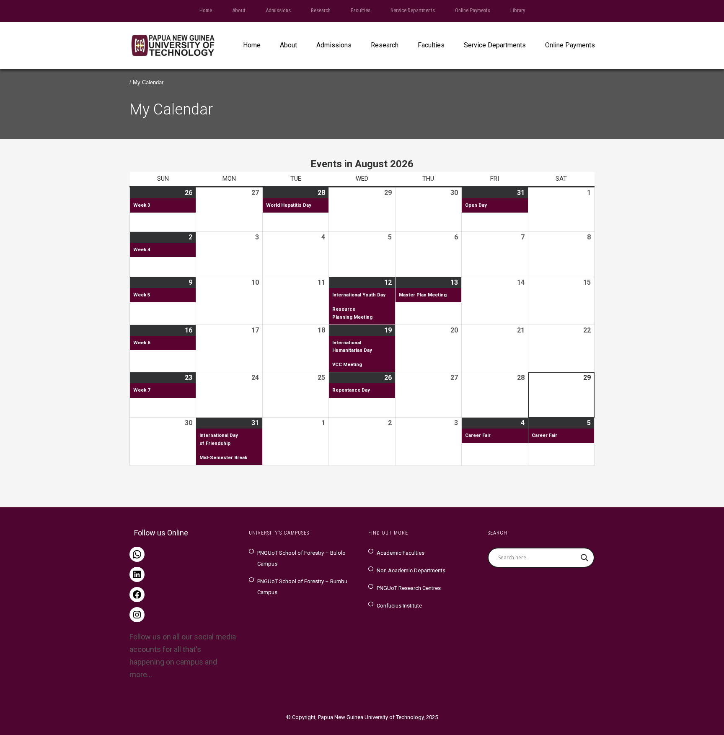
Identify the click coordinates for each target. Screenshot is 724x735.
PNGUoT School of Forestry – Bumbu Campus (302, 586)
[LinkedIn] (137, 574)
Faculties (360, 10)
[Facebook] (137, 594)
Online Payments (472, 10)
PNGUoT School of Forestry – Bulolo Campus (301, 558)
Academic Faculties (400, 553)
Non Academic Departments (411, 570)
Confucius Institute (399, 606)
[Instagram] (137, 614)
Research (321, 10)
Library (517, 10)
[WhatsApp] (137, 554)
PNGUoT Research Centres (409, 588)
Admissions (278, 10)
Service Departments (412, 10)
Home (205, 10)
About (239, 10)
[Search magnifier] (584, 558)
